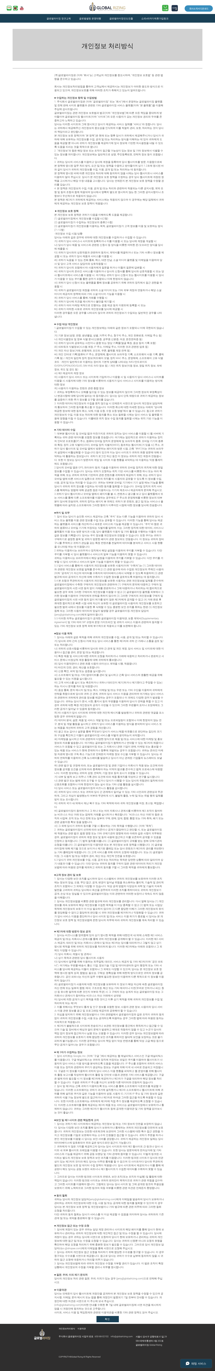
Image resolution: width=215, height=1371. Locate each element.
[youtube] (21, 8)
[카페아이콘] (15, 8)
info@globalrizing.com (67, 1305)
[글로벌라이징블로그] (9, 8)
